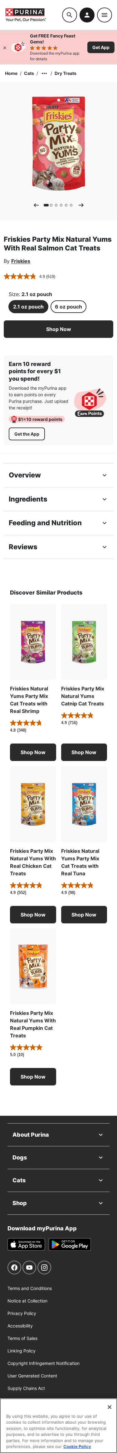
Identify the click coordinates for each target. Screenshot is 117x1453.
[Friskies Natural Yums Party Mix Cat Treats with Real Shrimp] (33, 642)
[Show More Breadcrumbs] (44, 73)
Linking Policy (21, 1350)
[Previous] (36, 205)
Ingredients (28, 499)
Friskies (20, 261)
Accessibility (20, 1325)
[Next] (81, 205)
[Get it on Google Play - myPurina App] (70, 1244)
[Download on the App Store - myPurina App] (26, 1244)
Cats (29, 73)
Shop (19, 1203)
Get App (101, 47)
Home (11, 73)
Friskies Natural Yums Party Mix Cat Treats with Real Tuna (80, 862)
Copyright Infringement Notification (43, 1363)
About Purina (30, 1134)
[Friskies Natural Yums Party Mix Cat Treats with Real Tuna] (84, 804)
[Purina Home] (33, 15)
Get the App (26, 434)
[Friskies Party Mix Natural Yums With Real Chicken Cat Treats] (33, 804)
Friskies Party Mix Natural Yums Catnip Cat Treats (82, 696)
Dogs (19, 1157)
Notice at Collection (27, 1300)
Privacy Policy (21, 1313)
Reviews (23, 547)
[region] (58, 1425)
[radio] (28, 306)
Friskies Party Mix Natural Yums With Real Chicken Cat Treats (33, 862)
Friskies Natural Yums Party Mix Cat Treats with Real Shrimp (29, 699)
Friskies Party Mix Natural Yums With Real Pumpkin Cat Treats (33, 1024)
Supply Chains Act (26, 1388)
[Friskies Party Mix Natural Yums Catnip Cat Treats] (84, 642)
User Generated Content (32, 1375)
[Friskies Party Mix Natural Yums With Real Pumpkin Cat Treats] (33, 966)
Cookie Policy (77, 1446)
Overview (25, 475)
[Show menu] (104, 14)
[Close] (4, 47)
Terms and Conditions (29, 1288)
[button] (58, 329)
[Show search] (69, 14)
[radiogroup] (58, 306)
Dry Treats (65, 73)
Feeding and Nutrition (45, 523)
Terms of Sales (22, 1338)
